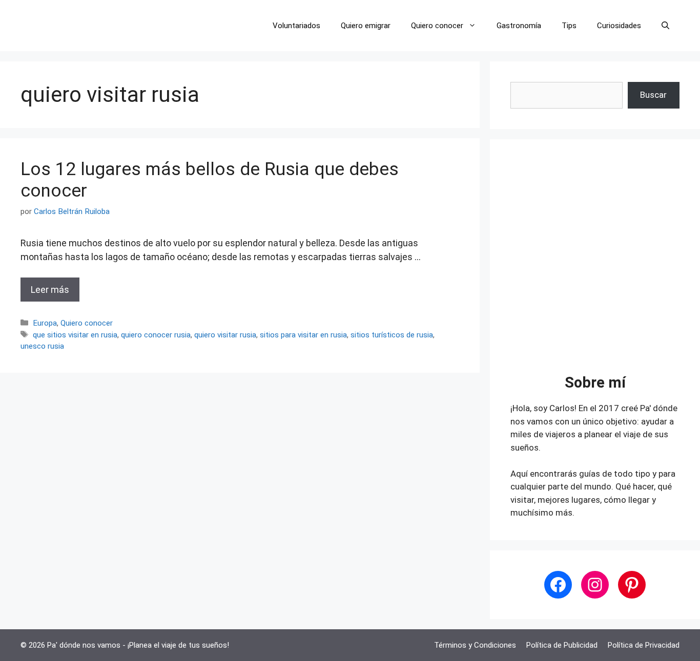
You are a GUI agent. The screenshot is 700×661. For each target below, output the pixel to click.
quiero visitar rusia (225, 334)
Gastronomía (519, 25)
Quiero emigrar (365, 25)
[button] (665, 25)
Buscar (653, 95)
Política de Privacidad (644, 645)
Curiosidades (619, 25)
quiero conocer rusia (156, 334)
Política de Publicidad (562, 645)
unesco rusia (42, 346)
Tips (569, 25)
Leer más (50, 289)
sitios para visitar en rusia (303, 334)
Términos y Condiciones (475, 645)
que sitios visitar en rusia (75, 334)
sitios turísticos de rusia (392, 334)
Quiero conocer (437, 25)
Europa (45, 323)
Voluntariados (296, 25)
